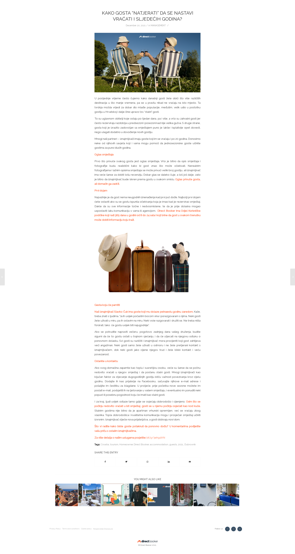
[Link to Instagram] (233, 529)
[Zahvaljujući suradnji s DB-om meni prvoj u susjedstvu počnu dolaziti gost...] (2, 277)
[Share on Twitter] (126, 461)
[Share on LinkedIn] (168, 461)
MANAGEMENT (158, 25)
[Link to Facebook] (227, 529)
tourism (114, 444)
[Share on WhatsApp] (147, 461)
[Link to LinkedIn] (239, 529)
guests (173, 444)
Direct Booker (141, 444)
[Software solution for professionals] (228, 495)
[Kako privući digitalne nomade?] (112, 495)
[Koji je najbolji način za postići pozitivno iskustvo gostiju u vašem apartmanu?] (66, 495)
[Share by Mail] (189, 461)
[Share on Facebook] (105, 461)
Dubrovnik (190, 444)
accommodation (159, 444)
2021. (180, 444)
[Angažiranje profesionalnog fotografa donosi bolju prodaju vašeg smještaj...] (292, 277)
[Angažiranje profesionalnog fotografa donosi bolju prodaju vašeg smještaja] (205, 495)
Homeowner (126, 444)
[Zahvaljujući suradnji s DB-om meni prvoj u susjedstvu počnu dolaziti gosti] (135, 495)
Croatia (105, 444)
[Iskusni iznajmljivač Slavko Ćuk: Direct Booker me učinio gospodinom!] (89, 495)
